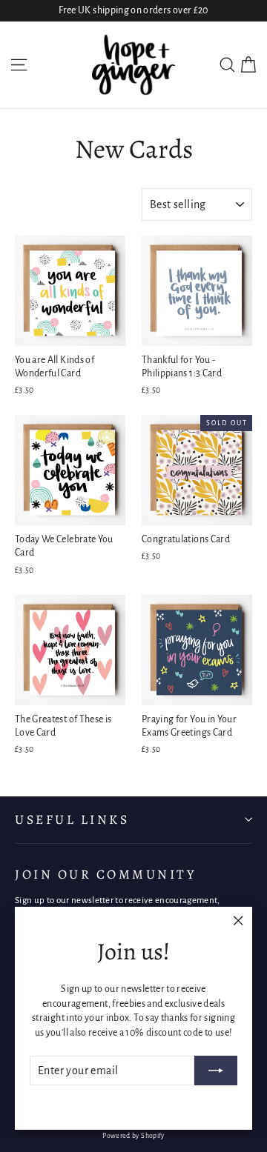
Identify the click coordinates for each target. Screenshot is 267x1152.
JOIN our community (106, 874)
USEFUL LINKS (72, 819)
